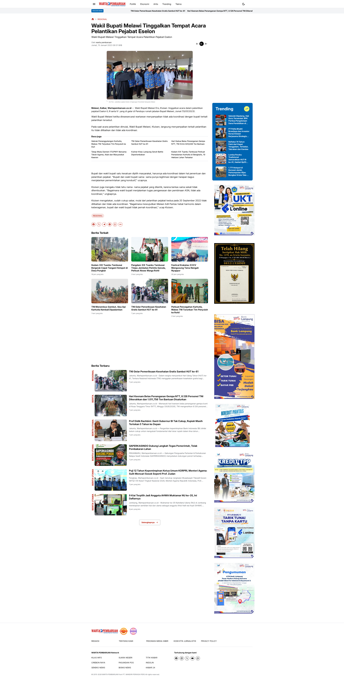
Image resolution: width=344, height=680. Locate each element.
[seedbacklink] (124, 631)
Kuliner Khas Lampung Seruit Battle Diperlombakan (147, 153)
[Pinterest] (110, 224)
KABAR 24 (150, 667)
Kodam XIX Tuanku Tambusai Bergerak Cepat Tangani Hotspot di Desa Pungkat (109, 268)
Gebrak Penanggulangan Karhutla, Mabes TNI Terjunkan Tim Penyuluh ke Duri (108, 144)
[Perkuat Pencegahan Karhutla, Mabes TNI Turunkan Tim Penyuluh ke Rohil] (189, 291)
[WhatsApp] (115, 224)
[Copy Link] (120, 224)
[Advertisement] (149, 340)
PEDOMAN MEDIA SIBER (157, 641)
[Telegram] (104, 224)
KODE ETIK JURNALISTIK (185, 641)
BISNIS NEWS (125, 667)
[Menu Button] (94, 4)
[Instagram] (182, 658)
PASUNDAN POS (126, 662)
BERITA (93, 399)
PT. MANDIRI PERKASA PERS (134, 674)
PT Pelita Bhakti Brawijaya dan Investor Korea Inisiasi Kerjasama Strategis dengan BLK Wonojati (238, 133)
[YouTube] (192, 658)
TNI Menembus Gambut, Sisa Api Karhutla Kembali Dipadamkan (108, 308)
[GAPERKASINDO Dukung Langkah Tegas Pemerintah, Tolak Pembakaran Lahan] (111, 455)
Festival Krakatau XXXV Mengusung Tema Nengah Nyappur (185, 268)
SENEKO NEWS (98, 667)
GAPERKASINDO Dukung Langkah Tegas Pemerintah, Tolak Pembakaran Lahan (163, 447)
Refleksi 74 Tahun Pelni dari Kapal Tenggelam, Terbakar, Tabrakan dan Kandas (238, 145)
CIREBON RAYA (98, 662)
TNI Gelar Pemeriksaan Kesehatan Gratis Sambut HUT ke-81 (112, 11)
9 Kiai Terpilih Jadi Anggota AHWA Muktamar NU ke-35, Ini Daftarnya (163, 497)
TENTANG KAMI (126, 641)
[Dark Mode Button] (243, 4)
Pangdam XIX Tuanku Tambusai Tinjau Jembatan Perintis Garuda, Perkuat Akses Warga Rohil (148, 268)
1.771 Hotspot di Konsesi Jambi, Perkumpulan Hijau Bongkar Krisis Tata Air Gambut (238, 171)
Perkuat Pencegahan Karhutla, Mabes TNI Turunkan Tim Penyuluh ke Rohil (189, 309)
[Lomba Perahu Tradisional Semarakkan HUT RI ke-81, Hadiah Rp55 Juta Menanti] (221, 159)
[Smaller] (197, 44)
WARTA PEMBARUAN (110, 674)
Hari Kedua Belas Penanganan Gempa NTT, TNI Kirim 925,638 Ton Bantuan (188, 142)
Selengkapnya (148, 522)
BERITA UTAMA (93, 428)
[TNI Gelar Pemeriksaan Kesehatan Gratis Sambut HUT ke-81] (149, 291)
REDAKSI (95, 641)
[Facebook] (93, 224)
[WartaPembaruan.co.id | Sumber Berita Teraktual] (112, 4)
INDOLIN (150, 662)
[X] (99, 224)
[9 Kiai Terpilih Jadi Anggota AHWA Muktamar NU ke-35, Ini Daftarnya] (111, 504)
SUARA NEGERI (125, 657)
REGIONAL (98, 216)
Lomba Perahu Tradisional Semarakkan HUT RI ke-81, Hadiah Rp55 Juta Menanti (237, 158)
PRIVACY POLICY (209, 641)
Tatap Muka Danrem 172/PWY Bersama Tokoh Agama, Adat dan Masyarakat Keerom (108, 155)
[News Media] (133, 631)
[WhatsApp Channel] (198, 658)
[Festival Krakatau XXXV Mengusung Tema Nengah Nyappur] (189, 249)
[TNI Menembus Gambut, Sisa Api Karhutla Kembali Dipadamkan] (109, 291)
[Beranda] (92, 19)
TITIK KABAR (151, 657)
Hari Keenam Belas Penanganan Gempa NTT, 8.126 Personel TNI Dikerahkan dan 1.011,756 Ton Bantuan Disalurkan (193, 11)
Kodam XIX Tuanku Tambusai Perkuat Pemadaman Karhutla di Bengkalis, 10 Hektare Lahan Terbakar (188, 155)
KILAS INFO (96, 657)
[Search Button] (250, 3)
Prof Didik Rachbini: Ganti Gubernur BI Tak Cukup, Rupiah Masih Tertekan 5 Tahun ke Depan (166, 423)
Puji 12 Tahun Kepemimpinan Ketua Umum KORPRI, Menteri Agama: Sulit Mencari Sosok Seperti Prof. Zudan (168, 472)
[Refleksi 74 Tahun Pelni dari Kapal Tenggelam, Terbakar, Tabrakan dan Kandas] (221, 146)
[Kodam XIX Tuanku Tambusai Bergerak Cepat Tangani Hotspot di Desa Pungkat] (109, 249)
